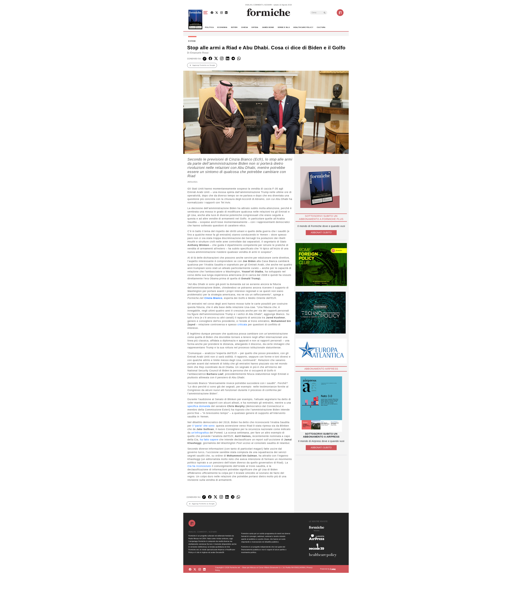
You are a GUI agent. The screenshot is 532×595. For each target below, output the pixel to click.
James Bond (268, 27)
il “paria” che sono (203, 425)
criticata (242, 324)
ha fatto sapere (209, 439)
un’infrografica (200, 432)
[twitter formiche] (194, 569)
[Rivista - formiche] (324, 528)
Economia (222, 27)
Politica (209, 27)
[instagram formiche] (199, 569)
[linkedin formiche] (204, 569)
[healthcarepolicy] (324, 555)
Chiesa (244, 27)
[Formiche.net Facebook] (212, 13)
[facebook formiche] (190, 569)
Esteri (234, 27)
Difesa (255, 27)
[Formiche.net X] (216, 13)
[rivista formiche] (321, 404)
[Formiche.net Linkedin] (226, 13)
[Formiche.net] (340, 12)
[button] (206, 19)
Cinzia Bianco (213, 298)
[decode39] (324, 546)
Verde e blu (284, 27)
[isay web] (333, 569)
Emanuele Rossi (199, 53)
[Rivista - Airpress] (324, 537)
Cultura (321, 27)
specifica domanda (198, 406)
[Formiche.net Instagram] (221, 13)
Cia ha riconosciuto (199, 466)
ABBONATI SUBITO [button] (321, 232)
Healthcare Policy (303, 27)
